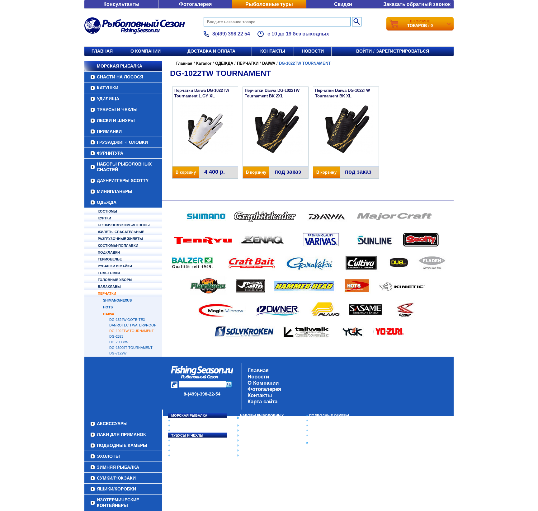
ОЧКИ (245, 445)
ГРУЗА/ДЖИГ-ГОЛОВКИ (122, 142)
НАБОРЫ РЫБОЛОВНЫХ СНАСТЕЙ (124, 167)
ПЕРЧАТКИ (107, 293)
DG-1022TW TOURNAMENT (131, 331)
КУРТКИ (104, 218)
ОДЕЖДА (106, 202)
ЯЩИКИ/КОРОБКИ (324, 435)
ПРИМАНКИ (109, 131)
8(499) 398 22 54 (231, 33)
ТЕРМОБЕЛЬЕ (110, 259)
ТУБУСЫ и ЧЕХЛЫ (117, 109)
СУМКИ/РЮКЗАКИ (324, 430)
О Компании (263, 383)
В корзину (186, 172)
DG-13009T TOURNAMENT (131, 347)
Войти (364, 51)
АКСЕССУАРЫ (252, 450)
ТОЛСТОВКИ (109, 273)
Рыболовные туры (269, 4)
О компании (145, 51)
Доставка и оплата (211, 51)
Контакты (272, 51)
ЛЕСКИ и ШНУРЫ (116, 120)
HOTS (108, 307)
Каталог (203, 63)
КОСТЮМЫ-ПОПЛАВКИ (118, 245)
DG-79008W (118, 342)
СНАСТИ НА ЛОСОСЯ (120, 76)
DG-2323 (116, 336)
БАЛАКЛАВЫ (109, 286)
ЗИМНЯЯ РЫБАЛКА (326, 425)
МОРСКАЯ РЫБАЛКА (119, 65)
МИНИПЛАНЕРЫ (114, 191)
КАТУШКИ (107, 87)
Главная (102, 51)
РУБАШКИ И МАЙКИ (115, 266)
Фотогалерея (195, 4)
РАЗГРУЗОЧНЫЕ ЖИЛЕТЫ (120, 239)
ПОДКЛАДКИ (109, 252)
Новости (313, 51)
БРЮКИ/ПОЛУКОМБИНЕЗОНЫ (124, 225)
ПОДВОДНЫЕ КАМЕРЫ (329, 415)
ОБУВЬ (246, 440)
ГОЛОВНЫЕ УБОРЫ (115, 280)
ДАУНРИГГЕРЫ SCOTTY (123, 180)
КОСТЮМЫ (107, 211)
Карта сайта (262, 402)
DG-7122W (117, 353)
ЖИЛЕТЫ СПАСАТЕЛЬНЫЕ (121, 232)
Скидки (343, 4)
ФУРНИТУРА (110, 153)
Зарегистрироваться (402, 51)
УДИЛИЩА (108, 98)
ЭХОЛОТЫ (318, 420)
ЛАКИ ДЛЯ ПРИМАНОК (259, 455)
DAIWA (108, 314)
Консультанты (121, 4)
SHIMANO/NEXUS (117, 300)
